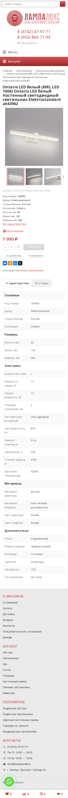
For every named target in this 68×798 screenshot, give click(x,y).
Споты (7, 670)
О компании (10, 602)
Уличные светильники (16, 687)
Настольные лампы (15, 681)
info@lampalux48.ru (19, 764)
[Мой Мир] (15, 263)
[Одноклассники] (10, 263)
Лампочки (9, 693)
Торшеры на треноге (15, 725)
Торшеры (8, 675)
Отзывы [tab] (43, 283)
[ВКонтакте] (5, 263)
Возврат (8, 620)
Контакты (9, 625)
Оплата (7, 608)
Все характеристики (14, 224)
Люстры (7, 652)
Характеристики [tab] (19, 283)
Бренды (7, 637)
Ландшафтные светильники (20, 731)
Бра (5, 664)
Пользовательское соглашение (22, 631)
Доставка (9, 614)
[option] (15, 176)
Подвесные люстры (15, 708)
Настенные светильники (29, 270)
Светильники (11, 658)
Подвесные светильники (18, 714)
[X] (20, 263)
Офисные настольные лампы (20, 720)
